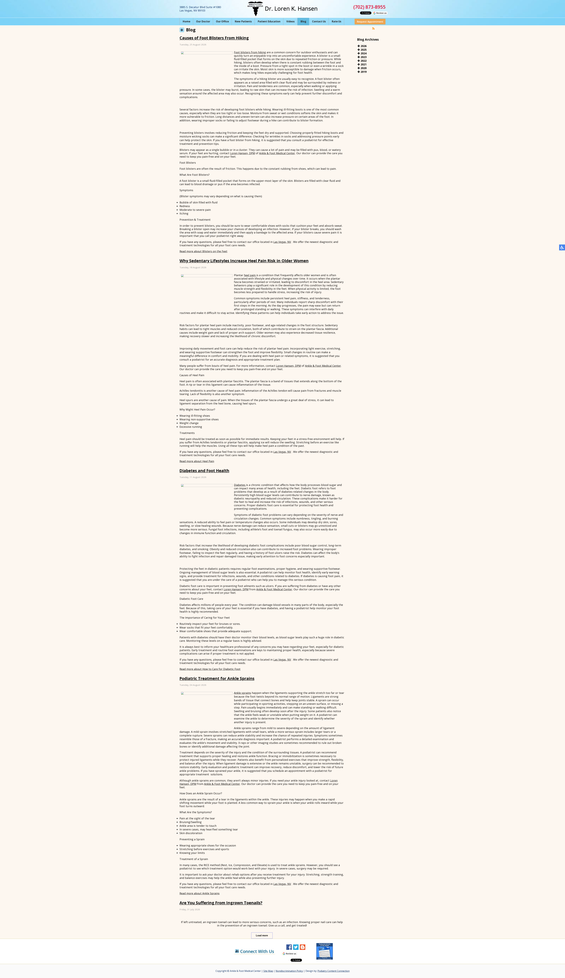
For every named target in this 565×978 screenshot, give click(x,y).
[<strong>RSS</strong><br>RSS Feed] (373, 28)
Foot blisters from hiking (250, 52)
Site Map (268, 971)
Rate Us (336, 21)
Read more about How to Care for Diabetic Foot (210, 669)
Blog (303, 21)
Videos (290, 21)
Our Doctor (203, 21)
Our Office (222, 21)
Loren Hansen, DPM (242, 153)
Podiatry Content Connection (334, 971)
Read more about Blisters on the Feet (203, 251)
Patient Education (269, 21)
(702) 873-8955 (369, 7)
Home (186, 21)
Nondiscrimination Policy (289, 971)
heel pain (250, 275)
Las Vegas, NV (282, 242)
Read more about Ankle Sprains (200, 893)
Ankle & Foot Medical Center (277, 153)
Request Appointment (370, 21)
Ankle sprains (242, 693)
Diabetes (240, 485)
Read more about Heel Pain (197, 461)
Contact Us (319, 21)
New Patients (243, 21)
